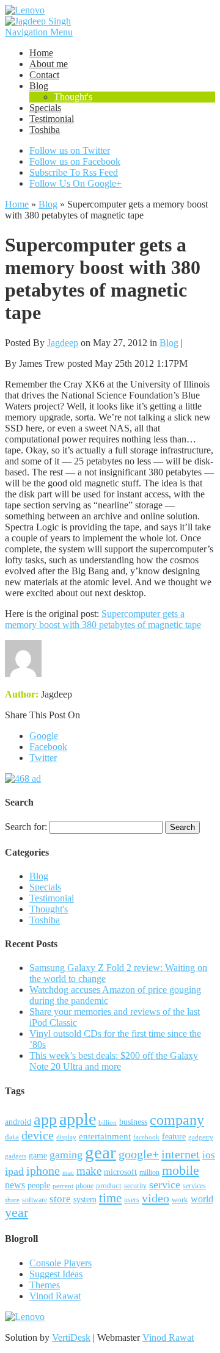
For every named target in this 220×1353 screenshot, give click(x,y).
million (149, 1173)
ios (208, 1155)
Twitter (43, 757)
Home (41, 53)
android (18, 1122)
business (133, 1122)
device (37, 1135)
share (12, 1200)
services (194, 1186)
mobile (180, 1170)
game (38, 1155)
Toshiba (44, 129)
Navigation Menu (39, 32)
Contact (44, 75)
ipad (14, 1171)
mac (68, 1172)
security (135, 1186)
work (180, 1199)
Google (43, 736)
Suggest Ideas (55, 1274)
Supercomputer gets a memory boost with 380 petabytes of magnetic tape (103, 619)
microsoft (120, 1172)
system (85, 1199)
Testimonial (51, 119)
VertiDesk (71, 1337)
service (164, 1184)
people (39, 1185)
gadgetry (200, 1137)
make (88, 1170)
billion (107, 1122)
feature (174, 1136)
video (155, 1198)
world (202, 1199)
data (12, 1137)
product (109, 1185)
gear (100, 1152)
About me (48, 64)
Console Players (60, 1263)
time (110, 1198)
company (177, 1120)
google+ (139, 1154)
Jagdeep (62, 342)
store (60, 1199)
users (131, 1200)
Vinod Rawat (55, 1296)
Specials (45, 108)
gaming (66, 1155)
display (66, 1137)
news (15, 1185)
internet (180, 1154)
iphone (43, 1170)
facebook (146, 1137)
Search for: (26, 826)
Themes (44, 1285)
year (16, 1212)
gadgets (15, 1156)
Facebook (48, 746)
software (34, 1200)
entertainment (105, 1136)
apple (77, 1118)
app (45, 1119)
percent (63, 1185)
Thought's (73, 97)
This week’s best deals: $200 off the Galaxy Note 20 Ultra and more (113, 1061)
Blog (38, 86)
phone (85, 1186)
